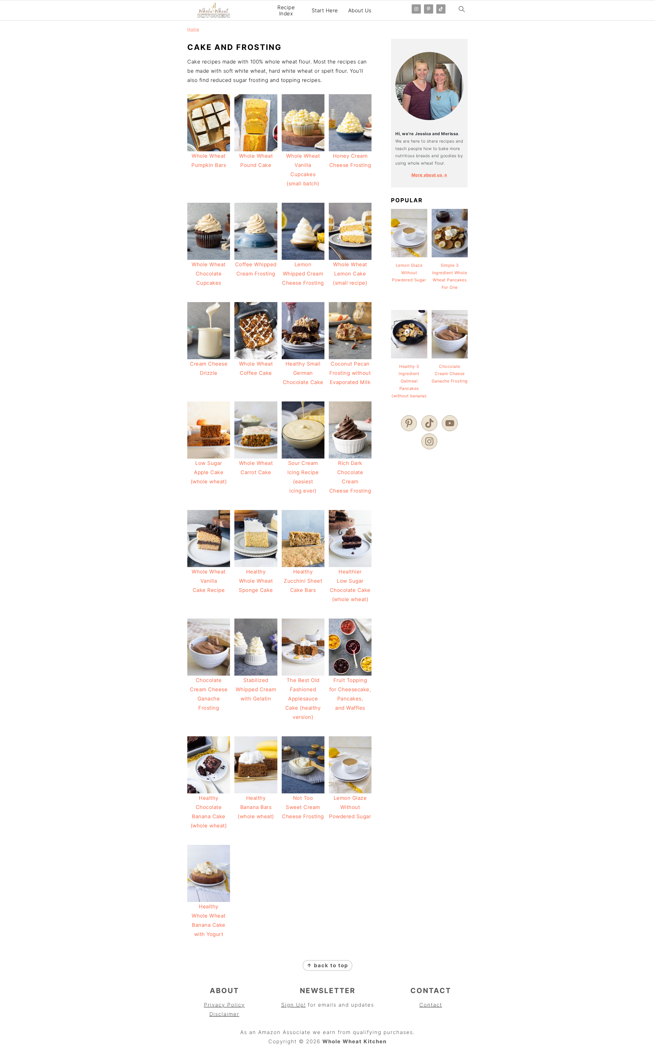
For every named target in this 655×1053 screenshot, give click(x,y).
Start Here (325, 10)
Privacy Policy (224, 1005)
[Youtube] (450, 423)
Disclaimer (224, 1014)
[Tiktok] (429, 423)
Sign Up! (293, 1005)
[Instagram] (429, 441)
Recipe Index (286, 10)
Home (193, 29)
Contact (430, 1005)
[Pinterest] (409, 423)
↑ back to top (327, 965)
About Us (360, 10)
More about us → (429, 174)
